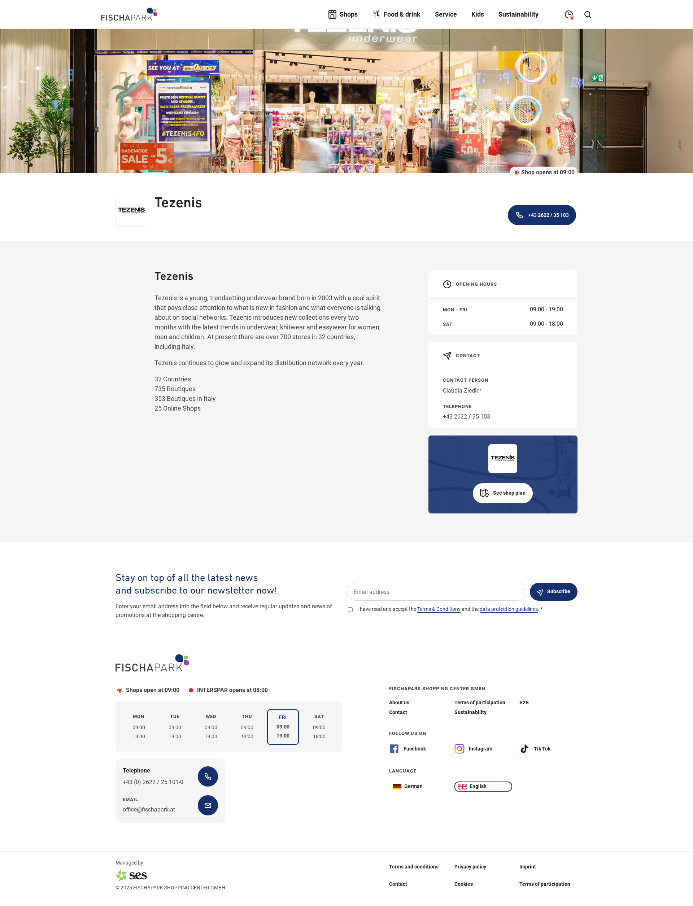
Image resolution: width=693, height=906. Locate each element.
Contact (398, 884)
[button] (503, 493)
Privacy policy (470, 867)
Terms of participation (544, 884)
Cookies (463, 884)
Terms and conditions (414, 867)
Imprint (527, 867)
